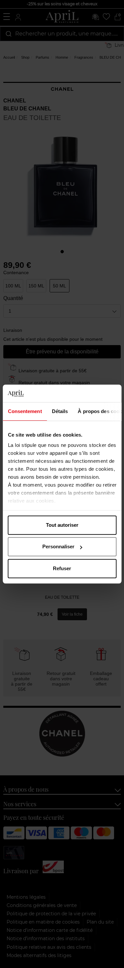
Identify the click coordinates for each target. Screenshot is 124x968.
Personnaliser (58, 546)
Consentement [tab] (25, 411)
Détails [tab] (60, 411)
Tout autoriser (62, 525)
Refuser (62, 568)
